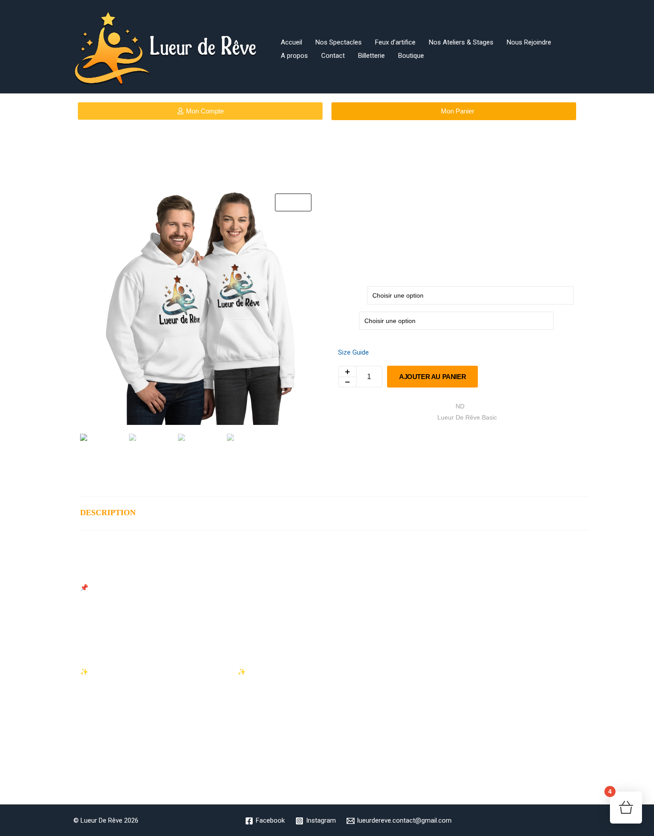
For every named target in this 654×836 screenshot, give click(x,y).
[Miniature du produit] (293, 202)
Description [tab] (108, 512)
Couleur (349, 293)
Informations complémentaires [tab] (228, 512)
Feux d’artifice (395, 42)
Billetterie (371, 56)
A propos (294, 56)
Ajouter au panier (432, 376)
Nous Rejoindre (529, 42)
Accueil (291, 42)
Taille (345, 319)
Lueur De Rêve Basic (467, 417)
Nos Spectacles (338, 42)
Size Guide (353, 352)
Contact (333, 56)
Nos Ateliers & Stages (461, 42)
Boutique (411, 56)
